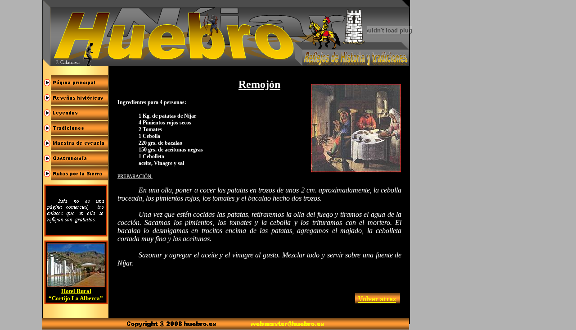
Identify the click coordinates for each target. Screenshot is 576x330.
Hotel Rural (76, 291)
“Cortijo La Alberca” (76, 298)
